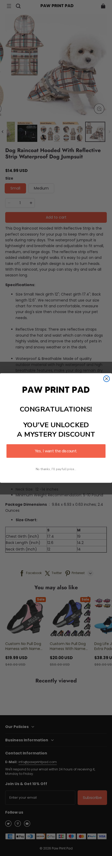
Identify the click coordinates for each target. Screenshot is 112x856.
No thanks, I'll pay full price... (56, 469)
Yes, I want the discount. (56, 451)
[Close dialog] (107, 379)
